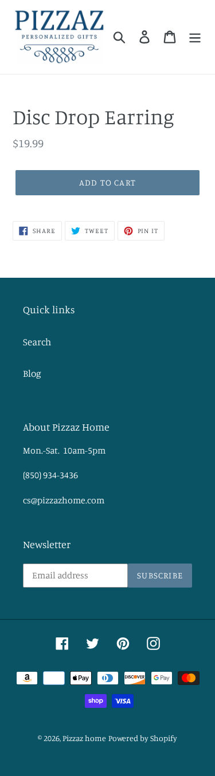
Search (37, 342)
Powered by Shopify (142, 738)
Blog (32, 373)
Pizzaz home (84, 738)
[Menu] (195, 37)
